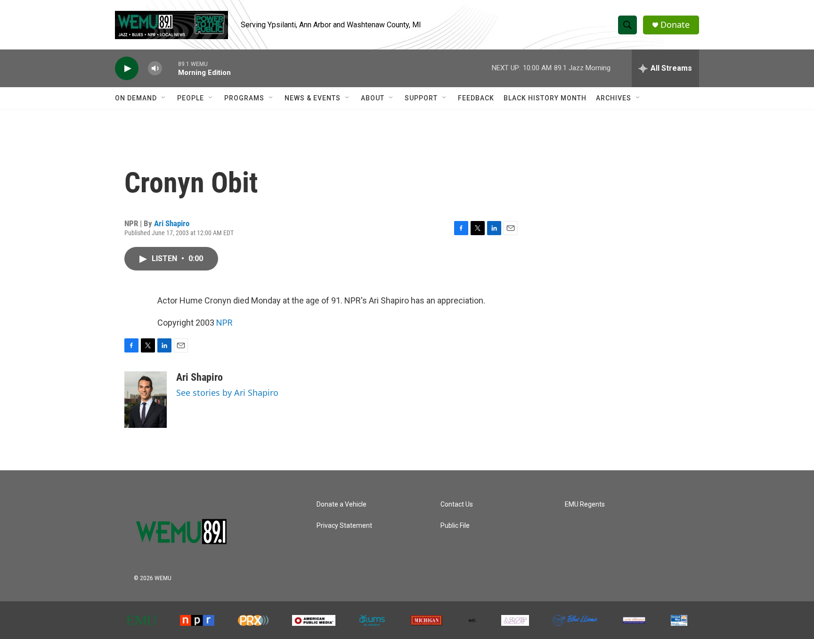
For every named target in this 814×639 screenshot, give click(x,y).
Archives (613, 98)
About (372, 98)
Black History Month (545, 98)
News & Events (313, 98)
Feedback (476, 98)
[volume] (155, 68)
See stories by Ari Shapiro (227, 392)
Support (421, 98)
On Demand (136, 98)
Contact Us (456, 504)
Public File (455, 525)
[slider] (170, 68)
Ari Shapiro (171, 223)
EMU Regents (585, 504)
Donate (675, 25)
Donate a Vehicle (341, 504)
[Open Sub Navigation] (164, 98)
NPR (224, 323)
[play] (126, 68)
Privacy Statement (344, 525)
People (190, 98)
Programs (244, 98)
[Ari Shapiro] (145, 399)
